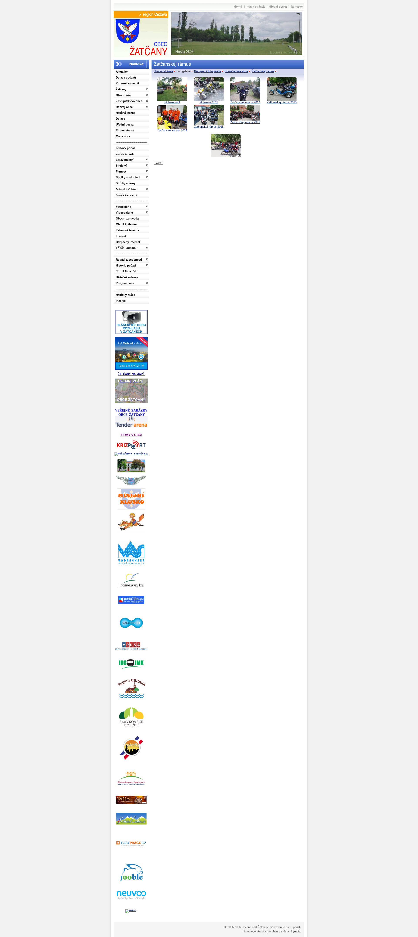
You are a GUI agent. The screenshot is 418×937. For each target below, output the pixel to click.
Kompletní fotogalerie (207, 71)
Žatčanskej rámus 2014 (172, 130)
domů (238, 6)
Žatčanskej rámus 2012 (245, 102)
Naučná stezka (125, 112)
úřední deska (278, 6)
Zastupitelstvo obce (129, 101)
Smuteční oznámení (126, 195)
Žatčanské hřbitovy (126, 189)
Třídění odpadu (126, 248)
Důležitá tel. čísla (125, 154)
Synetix (296, 931)
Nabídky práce (125, 295)
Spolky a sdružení (128, 177)
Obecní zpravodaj (128, 218)
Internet (121, 236)
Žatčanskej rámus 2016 (245, 122)
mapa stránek (256, 6)
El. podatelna (125, 130)
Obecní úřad (124, 95)
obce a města (280, 931)
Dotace (120, 118)
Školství (121, 165)
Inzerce (121, 300)
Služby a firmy (125, 183)
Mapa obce (123, 136)
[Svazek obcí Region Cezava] (141, 14)
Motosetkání (172, 102)
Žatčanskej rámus (263, 71)
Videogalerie (124, 212)
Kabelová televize (127, 230)
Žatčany (121, 89)
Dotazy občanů (126, 77)
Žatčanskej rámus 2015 (209, 126)
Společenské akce (236, 71)
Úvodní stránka (163, 71)
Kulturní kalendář (127, 83)
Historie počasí (126, 265)
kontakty (297, 6)
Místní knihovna (126, 224)
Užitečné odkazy (127, 277)
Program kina (125, 283)
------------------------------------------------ (131, 142)
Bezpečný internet (128, 242)
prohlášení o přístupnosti (285, 927)
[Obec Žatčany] (141, 36)
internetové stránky (254, 931)
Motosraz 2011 (208, 102)
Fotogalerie (123, 206)
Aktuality (122, 71)
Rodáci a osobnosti (129, 259)
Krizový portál (125, 148)
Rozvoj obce (124, 107)
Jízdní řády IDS (126, 271)
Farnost (121, 171)
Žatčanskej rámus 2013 (282, 102)
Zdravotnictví (124, 159)
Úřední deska (124, 124)
